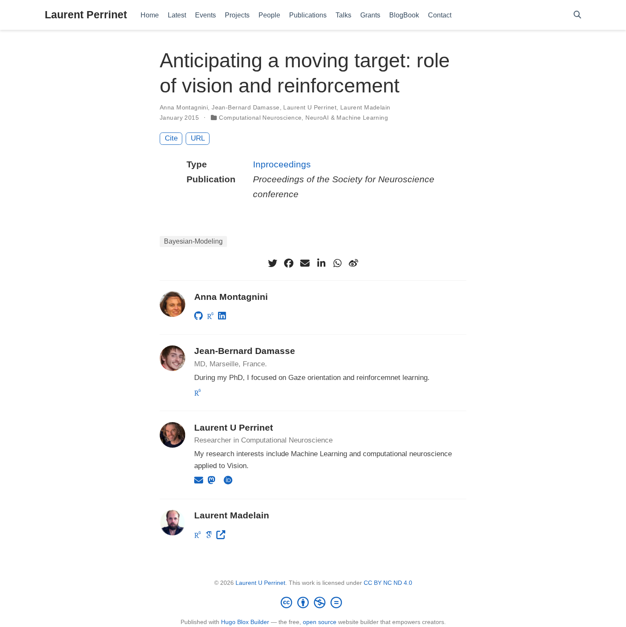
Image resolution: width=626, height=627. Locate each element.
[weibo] (353, 263)
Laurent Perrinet (86, 14)
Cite (171, 138)
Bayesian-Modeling (193, 241)
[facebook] (288, 263)
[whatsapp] (337, 263)
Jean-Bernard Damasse (245, 107)
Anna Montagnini (184, 107)
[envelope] (305, 263)
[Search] (577, 15)
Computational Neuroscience (260, 117)
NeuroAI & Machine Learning (346, 117)
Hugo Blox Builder (245, 621)
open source (319, 621)
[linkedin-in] (321, 263)
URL (198, 138)
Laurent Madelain (365, 107)
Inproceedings (282, 164)
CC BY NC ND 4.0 (388, 582)
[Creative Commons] (313, 602)
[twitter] (272, 263)
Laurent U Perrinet (309, 107)
